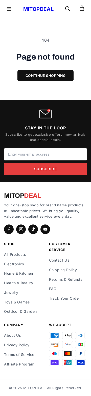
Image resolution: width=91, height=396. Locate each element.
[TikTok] (33, 229)
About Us (12, 335)
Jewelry (11, 292)
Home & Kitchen (18, 273)
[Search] (68, 9)
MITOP (22, 195)
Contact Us (59, 260)
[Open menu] (9, 9)
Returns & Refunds (65, 279)
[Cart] (82, 9)
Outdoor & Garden (20, 311)
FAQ (53, 289)
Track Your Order (64, 298)
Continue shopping (46, 76)
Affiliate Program (19, 364)
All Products (15, 254)
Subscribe (45, 169)
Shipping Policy (63, 270)
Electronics (14, 264)
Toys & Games (17, 302)
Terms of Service (19, 354)
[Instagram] (21, 229)
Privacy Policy (17, 345)
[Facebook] (9, 229)
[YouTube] (45, 229)
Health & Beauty (18, 283)
